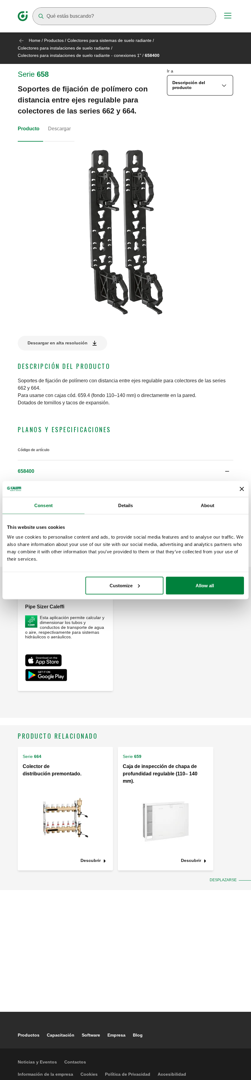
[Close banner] (242, 489)
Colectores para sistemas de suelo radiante (109, 40)
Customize (121, 585)
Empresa (116, 1035)
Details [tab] (125, 505)
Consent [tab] (43, 505)
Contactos (75, 1062)
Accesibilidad (172, 1074)
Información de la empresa (45, 1074)
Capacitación (60, 1035)
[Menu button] (227, 16)
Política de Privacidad (127, 1074)
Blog (138, 1035)
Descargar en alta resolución (58, 342)
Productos (54, 40)
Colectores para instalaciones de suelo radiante (64, 48)
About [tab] (207, 505)
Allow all (205, 585)
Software (91, 1035)
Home (34, 40)
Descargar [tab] (59, 128)
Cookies (89, 1074)
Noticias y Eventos (37, 1062)
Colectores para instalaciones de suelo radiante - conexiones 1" (79, 55)
